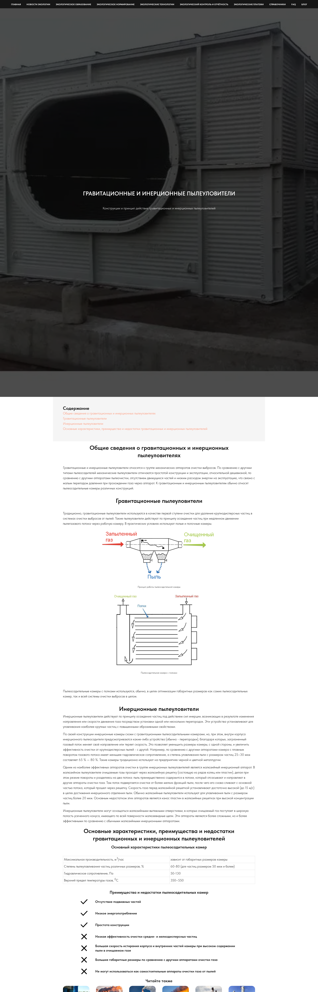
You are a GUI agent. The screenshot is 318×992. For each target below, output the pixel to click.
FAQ (293, 4)
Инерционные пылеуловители (83, 424)
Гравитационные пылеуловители (85, 418)
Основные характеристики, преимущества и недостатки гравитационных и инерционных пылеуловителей (135, 429)
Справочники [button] (277, 4)
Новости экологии (38, 4)
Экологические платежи (249, 4)
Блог (304, 4)
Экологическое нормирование (115, 4)
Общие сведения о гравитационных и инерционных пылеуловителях (109, 413)
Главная (16, 4)
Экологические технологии (157, 4)
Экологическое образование (73, 4)
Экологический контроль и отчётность (204, 4)
